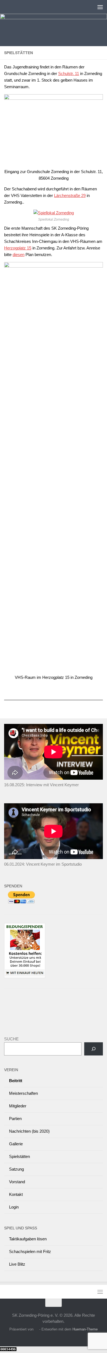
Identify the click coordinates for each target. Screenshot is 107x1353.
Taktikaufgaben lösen (28, 1239)
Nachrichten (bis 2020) (29, 1131)
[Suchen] (93, 1048)
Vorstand (17, 1181)
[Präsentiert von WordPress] (36, 1329)
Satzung (16, 1169)
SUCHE (11, 1039)
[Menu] (100, 7)
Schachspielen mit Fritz (30, 1251)
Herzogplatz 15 (17, 248)
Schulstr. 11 (68, 73)
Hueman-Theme (85, 1329)
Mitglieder (17, 1106)
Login (14, 1207)
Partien (15, 1118)
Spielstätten (19, 1156)
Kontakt (16, 1194)
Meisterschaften (23, 1093)
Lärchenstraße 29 (70, 195)
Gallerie (16, 1143)
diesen (18, 254)
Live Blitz (17, 1264)
